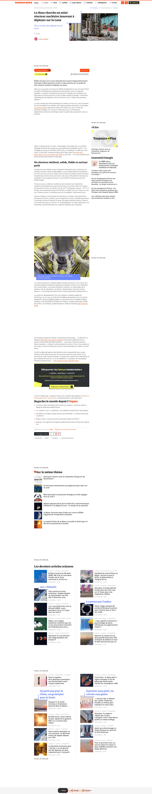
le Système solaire (53, 299)
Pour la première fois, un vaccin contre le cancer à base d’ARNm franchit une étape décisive (106, 746)
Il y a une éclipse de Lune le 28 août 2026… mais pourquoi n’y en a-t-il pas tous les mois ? (59, 609)
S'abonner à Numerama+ (60, 387)
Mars (84, 299)
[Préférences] (126, 2)
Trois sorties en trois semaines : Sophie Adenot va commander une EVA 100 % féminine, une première (59, 594)
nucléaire (55, 438)
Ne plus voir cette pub (41, 66)
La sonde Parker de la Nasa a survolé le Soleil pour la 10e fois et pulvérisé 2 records (65, 522)
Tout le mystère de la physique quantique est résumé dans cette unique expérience (59, 680)
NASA (47, 438)
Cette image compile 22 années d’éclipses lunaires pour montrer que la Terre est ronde (106, 609)
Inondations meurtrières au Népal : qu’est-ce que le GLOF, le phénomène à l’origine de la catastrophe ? (106, 576)
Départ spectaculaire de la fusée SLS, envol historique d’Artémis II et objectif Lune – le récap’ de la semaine (66, 505)
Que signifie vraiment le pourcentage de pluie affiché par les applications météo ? (106, 624)
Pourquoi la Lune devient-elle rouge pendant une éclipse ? (59, 638)
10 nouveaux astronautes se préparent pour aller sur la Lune (65, 487)
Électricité (38, 438)
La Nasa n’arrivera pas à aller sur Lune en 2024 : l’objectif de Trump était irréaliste (63, 514)
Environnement (105, 8)
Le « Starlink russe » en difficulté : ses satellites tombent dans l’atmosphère (62, 410)
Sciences (95, 8)
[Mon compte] (122, 2)
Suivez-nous (84, 70)
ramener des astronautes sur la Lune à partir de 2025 (58, 153)
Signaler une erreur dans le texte (65, 429)
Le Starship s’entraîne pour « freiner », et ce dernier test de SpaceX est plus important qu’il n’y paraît (59, 749)
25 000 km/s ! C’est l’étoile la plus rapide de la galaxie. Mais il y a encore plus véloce (60, 720)
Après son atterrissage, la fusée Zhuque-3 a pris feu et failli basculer (105, 730)
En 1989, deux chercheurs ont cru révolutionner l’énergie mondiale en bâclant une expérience (108, 164)
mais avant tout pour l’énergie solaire (66, 361)
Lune (44, 89)
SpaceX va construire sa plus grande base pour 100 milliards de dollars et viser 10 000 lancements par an (106, 639)
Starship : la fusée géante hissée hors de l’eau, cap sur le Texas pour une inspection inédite (105, 591)
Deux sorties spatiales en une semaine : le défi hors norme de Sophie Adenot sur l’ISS (59, 734)
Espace (73, 401)
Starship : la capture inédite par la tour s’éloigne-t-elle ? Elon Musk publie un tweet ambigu (106, 716)
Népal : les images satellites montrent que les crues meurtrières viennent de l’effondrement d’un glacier (59, 624)
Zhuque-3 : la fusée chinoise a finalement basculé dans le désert (57, 704)
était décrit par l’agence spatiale (51, 340)
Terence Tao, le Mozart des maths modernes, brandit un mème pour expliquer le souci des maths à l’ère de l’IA (105, 702)
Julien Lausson (43, 39)
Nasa (51, 429)
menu (36, 2)
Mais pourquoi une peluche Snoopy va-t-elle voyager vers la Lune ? (65, 496)
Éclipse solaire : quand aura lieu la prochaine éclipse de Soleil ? (57, 419)
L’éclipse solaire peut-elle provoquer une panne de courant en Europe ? (103, 172)
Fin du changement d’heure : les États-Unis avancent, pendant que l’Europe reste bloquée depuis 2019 (104, 190)
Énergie (115, 8)
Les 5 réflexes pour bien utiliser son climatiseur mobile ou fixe (103, 197)
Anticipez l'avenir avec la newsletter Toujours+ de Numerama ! (64, 478)
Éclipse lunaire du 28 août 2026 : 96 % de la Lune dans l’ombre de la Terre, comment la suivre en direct (59, 576)
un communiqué (39, 108)
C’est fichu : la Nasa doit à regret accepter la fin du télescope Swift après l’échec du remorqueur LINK (106, 680)
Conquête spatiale (67, 438)
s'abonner (135, 3)
